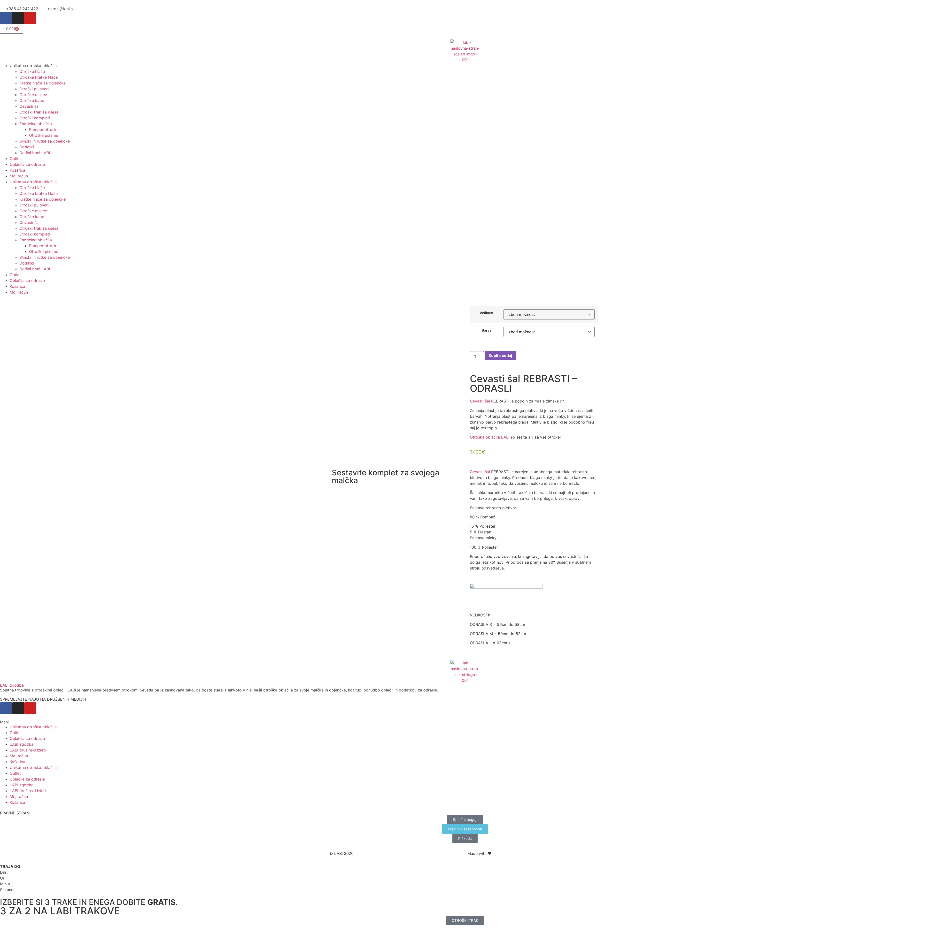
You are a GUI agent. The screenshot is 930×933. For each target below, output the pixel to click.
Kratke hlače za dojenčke (42, 83)
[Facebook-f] (6, 18)
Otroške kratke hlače (38, 77)
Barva (486, 330)
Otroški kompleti (34, 117)
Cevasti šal (29, 106)
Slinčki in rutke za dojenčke (44, 141)
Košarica (17, 170)
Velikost (487, 313)
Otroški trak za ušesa (38, 112)
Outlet (15, 158)
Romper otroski (43, 129)
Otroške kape (31, 100)
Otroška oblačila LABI (490, 437)
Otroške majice (33, 94)
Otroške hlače (32, 71)
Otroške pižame (43, 135)
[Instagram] (18, 18)
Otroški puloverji (34, 88)
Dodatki (26, 146)
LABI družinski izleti (28, 750)
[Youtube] (30, 18)
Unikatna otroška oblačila (33, 726)
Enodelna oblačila (35, 123)
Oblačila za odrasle (27, 164)
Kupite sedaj (500, 355)
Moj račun (19, 176)
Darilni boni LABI (34, 152)
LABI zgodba (12, 685)
